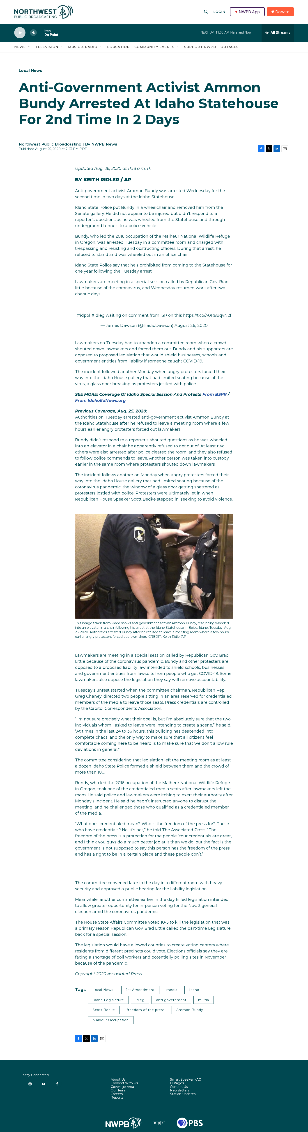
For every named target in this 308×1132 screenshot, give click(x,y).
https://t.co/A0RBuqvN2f (207, 315)
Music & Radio (82, 47)
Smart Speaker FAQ (185, 1080)
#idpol (83, 315)
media (171, 990)
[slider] (40, 32)
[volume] (33, 33)
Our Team (118, 1090)
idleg (140, 1000)
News (20, 47)
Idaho (194, 990)
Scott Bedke (104, 1010)
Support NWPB (200, 47)
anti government (171, 1000)
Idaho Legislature (108, 1000)
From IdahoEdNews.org (100, 400)
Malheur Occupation (111, 1020)
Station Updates (182, 1094)
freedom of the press (146, 1010)
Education (118, 47)
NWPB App (249, 11)
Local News (30, 70)
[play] (19, 32)
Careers (117, 1094)
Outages (230, 47)
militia (203, 1000)
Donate (282, 11)
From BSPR (214, 394)
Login (219, 12)
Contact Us (179, 1087)
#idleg (98, 315)
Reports (117, 1098)
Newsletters (179, 1090)
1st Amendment (140, 990)
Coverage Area (122, 1087)
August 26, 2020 (191, 325)
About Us (118, 1080)
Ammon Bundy (189, 1010)
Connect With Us (124, 1083)
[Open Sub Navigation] (29, 47)
